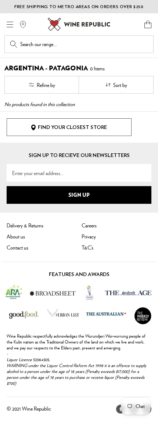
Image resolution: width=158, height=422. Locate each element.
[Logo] (79, 24)
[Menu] (10, 24)
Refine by (46, 84)
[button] (147, 24)
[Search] (13, 44)
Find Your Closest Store (72, 127)
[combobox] (84, 44)
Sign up (79, 195)
